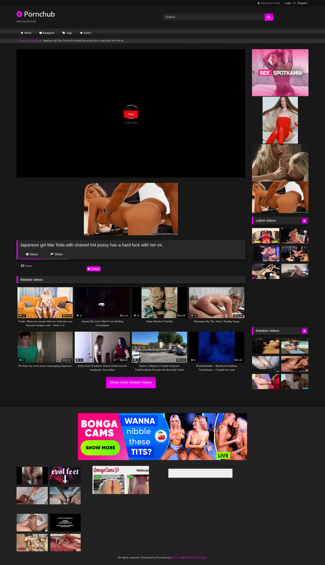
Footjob (34, 40)
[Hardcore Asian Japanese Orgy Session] (294, 235)
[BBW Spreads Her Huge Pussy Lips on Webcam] (265, 358)
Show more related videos (131, 382)
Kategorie (48, 32)
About (33, 254)
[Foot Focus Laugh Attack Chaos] (294, 271)
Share (58, 254)
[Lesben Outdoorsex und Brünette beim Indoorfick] (294, 340)
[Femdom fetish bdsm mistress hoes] (265, 235)
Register (303, 3)
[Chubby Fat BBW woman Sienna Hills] (265, 376)
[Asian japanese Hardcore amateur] (265, 253)
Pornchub (38, 14)
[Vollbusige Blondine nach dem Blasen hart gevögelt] (65, 542)
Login (288, 3)
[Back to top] (313, 553)
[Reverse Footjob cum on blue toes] (32, 475)
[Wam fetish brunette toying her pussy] (265, 271)
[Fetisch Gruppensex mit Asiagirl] (294, 358)
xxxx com (177, 556)
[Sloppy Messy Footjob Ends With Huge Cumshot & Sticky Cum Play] (32, 495)
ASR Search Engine (195, 556)
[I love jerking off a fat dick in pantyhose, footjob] (65, 495)
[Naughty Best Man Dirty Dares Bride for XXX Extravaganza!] (265, 340)
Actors (87, 32)
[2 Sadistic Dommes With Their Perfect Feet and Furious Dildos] (65, 475)
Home (27, 32)
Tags (69, 32)
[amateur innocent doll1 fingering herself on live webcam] (294, 253)
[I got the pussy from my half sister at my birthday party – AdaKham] (32, 522)
